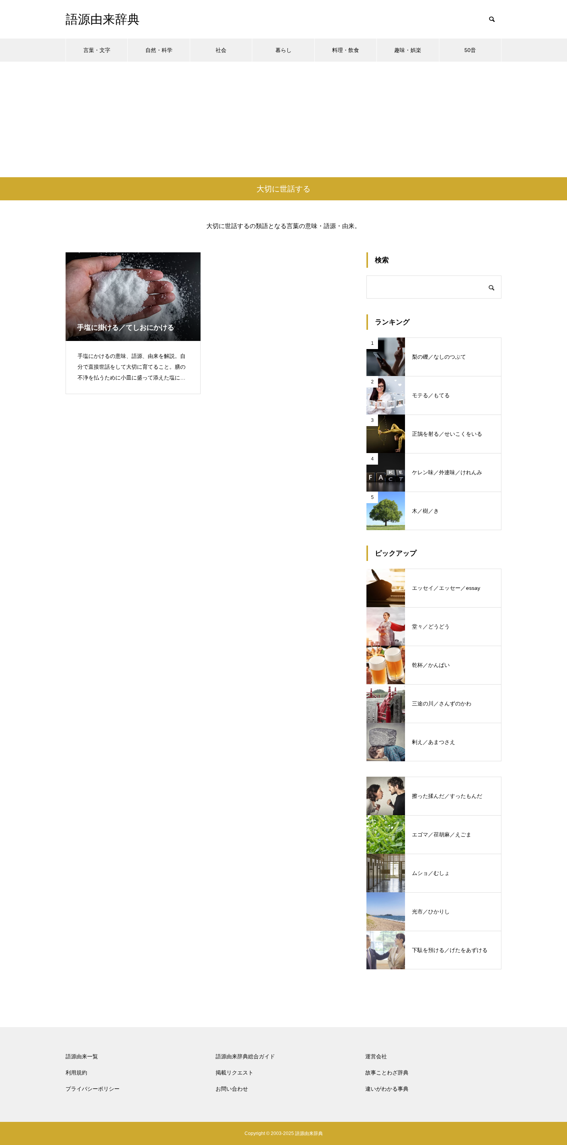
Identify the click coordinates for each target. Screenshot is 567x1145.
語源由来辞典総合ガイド (245, 1056)
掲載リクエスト (234, 1072)
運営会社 (376, 1056)
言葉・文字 (96, 50)
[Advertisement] (283, 119)
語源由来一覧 (82, 1056)
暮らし (283, 50)
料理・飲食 (345, 50)
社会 (221, 50)
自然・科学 (158, 50)
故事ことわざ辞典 (386, 1072)
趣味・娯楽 (407, 50)
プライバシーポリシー (93, 1089)
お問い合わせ (232, 1089)
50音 (470, 50)
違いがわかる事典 (386, 1089)
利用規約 (76, 1072)
